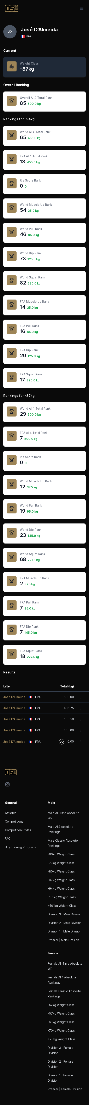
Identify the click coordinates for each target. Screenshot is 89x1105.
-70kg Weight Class (61, 1030)
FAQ (8, 838)
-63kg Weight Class (61, 1022)
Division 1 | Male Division (64, 931)
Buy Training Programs (20, 847)
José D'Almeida (14, 697)
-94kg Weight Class (61, 888)
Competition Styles (18, 830)
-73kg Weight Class (61, 863)
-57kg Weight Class (61, 1013)
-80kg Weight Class (61, 871)
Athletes (10, 813)
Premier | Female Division (65, 1089)
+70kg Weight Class (61, 1039)
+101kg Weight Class (62, 905)
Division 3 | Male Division (65, 914)
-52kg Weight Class (61, 1005)
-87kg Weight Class (61, 880)
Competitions (14, 821)
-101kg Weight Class (62, 897)
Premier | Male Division (63, 940)
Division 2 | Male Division (65, 923)
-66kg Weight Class (61, 854)
